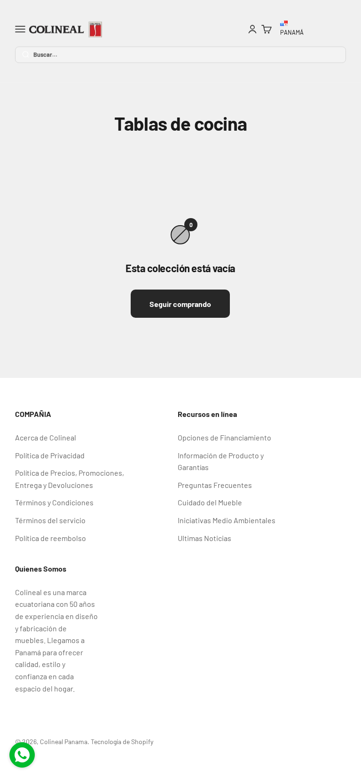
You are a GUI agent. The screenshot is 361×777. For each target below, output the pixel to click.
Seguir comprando (180, 303)
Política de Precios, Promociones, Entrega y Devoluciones (69, 478)
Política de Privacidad (50, 455)
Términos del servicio (50, 520)
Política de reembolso (50, 538)
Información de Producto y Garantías (221, 461)
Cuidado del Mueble (210, 502)
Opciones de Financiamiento (224, 437)
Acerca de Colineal (45, 437)
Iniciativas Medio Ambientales (226, 520)
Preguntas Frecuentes (215, 484)
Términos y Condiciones (54, 502)
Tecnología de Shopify (122, 742)
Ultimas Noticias (204, 538)
